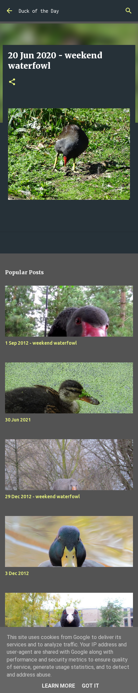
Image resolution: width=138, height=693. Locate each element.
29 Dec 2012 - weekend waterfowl (42, 496)
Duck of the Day (39, 11)
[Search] (129, 11)
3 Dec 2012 (17, 573)
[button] (12, 82)
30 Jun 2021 (18, 419)
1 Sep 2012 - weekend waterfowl (41, 343)
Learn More (58, 686)
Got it (90, 686)
